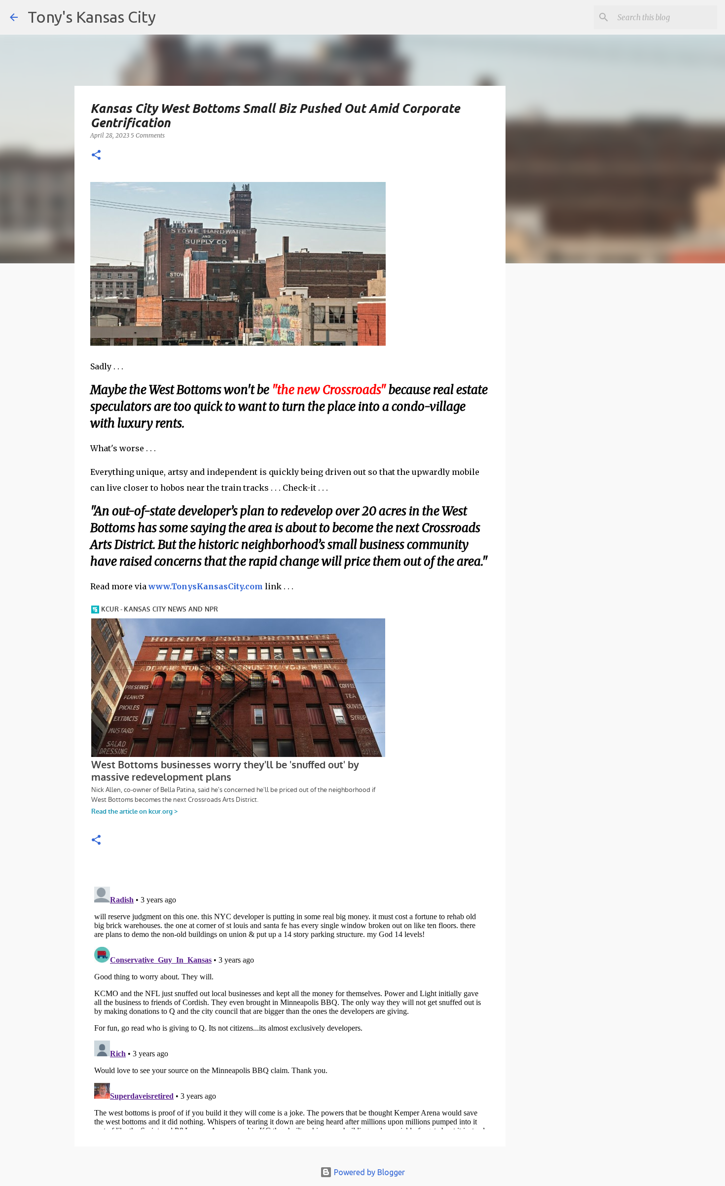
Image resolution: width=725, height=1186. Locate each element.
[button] (96, 155)
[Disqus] (290, 1006)
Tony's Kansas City (92, 17)
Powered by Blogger (368, 1172)
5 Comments (148, 135)
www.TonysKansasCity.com (205, 586)
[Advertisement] (586, 441)
